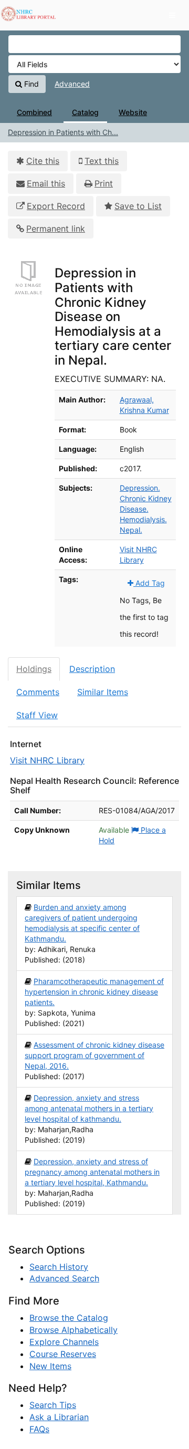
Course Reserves (62, 1354)
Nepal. (131, 529)
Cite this (42, 161)
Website (133, 112)
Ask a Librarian (59, 1417)
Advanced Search (64, 1278)
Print (103, 183)
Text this (102, 161)
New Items (50, 1366)
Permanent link (55, 228)
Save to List (138, 206)
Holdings (33, 669)
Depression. (140, 487)
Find (30, 83)
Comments (37, 692)
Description (92, 669)
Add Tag (149, 582)
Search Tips (52, 1405)
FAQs (39, 1429)
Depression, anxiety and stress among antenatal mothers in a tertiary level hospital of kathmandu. (89, 1108)
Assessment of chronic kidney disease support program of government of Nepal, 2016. (94, 1055)
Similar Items (102, 692)
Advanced (72, 83)
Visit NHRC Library (47, 760)
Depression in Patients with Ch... (63, 132)
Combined (34, 112)
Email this (46, 183)
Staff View (37, 715)
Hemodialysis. (143, 519)
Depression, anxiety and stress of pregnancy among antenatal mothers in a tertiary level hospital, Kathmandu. (92, 1172)
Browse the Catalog (68, 1317)
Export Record (56, 206)
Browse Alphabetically (73, 1329)
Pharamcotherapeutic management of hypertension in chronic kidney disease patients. (94, 992)
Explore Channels (64, 1342)
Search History (58, 1266)
